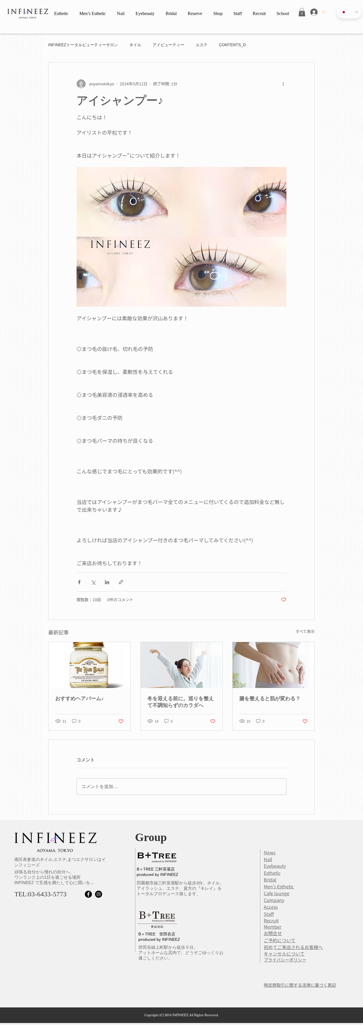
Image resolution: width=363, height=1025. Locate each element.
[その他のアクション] (283, 84)
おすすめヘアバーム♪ (79, 698)
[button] (301, 12)
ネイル (135, 45)
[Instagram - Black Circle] (98, 894)
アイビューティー (168, 45)
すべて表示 (305, 631)
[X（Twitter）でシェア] (93, 582)
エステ (202, 45)
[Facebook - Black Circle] (88, 894)
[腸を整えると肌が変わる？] (274, 665)
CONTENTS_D (232, 45)
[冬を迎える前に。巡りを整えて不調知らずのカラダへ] (182, 665)
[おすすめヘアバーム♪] (89, 665)
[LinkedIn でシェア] (107, 582)
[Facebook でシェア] (79, 582)
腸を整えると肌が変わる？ (270, 698)
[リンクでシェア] (121, 582)
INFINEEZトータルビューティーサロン (83, 45)
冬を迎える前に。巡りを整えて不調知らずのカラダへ (180, 702)
